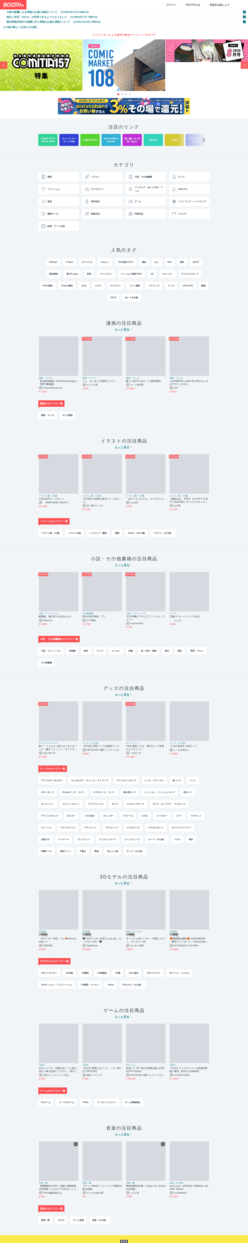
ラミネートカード (107, 839)
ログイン (154, 4)
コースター (161, 815)
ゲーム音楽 (78, 1220)
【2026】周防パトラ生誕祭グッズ (100, 745)
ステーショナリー (71, 804)
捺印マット (65, 851)
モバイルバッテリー (181, 827)
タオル (145, 815)
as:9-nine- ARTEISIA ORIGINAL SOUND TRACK (189, 1187)
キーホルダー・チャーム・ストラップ (89, 780)
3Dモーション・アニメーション (56, 984)
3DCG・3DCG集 (136, 533)
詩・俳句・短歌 (148, 650)
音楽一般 (43, 1183)
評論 (131, 650)
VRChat (53, 262)
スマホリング (133, 827)
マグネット (196, 815)
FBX (169, 262)
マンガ (171, 285)
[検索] (106, 4)
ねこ (157, 262)
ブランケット (90, 827)
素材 (144, 262)
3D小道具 (133, 972)
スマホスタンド (155, 827)
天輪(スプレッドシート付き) (185, 616)
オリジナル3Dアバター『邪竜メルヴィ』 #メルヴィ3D (145, 940)
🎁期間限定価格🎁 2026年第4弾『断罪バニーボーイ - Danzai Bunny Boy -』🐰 (189, 940)
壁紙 (117, 533)
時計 (191, 839)
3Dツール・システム (179, 972)
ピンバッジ (46, 827)
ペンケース (63, 839)
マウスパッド (111, 827)
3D (152, 273)
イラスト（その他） (163, 533)
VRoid (110, 984)
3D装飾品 (102, 972)
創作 (182, 262)
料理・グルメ (196, 650)
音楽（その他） (177, 1183)
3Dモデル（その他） (132, 984)
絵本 (86, 650)
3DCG (113, 297)
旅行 (167, 650)
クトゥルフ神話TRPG (131, 273)
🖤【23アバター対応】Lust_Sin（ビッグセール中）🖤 (102, 940)
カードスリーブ (132, 839)
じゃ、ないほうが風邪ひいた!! (98, 380)
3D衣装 (86, 931)
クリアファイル (95, 804)
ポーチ (115, 804)
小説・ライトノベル (48, 613)
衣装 (89, 273)
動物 (203, 285)
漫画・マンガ (45, 378)
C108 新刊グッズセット (51, 498)
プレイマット (83, 839)
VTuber (69, 262)
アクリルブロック (49, 815)
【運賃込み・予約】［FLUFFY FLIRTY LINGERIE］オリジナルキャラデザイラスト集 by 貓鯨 (189, 500)
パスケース (127, 815)
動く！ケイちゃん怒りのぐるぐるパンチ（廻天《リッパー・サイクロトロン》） (58, 747)
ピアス (98, 285)
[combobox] (69, 5)
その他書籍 (87, 613)
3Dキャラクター (134, 931)
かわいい (105, 262)
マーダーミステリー (107, 1102)
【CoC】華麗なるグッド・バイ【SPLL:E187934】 (101, 1070)
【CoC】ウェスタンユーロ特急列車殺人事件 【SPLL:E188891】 (189, 1070)
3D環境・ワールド (90, 984)
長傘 (96, 851)
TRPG (42, 1065)
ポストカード (47, 792)
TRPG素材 (47, 285)
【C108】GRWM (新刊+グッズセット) (101, 500)
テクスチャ (115, 285)
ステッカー (167, 273)
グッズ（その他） (91, 743)
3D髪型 (42, 931)
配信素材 (53, 273)
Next (244, 65)
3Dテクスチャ (154, 972)
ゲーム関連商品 (132, 1102)
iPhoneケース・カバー (73, 792)
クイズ (173, 613)
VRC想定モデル (126, 262)
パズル (177, 839)
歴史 (180, 650)
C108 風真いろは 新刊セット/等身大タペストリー (145, 747)
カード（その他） (157, 839)
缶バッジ (176, 780)
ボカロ (61, 1220)
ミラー (179, 815)
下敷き (83, 851)
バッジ (193, 780)
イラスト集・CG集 (48, 496)
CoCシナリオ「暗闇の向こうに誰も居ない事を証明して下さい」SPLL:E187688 (58, 1070)
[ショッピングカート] (222, 4)
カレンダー (108, 815)
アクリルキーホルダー (52, 780)
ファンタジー (106, 273)
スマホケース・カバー (104, 792)
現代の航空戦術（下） (94, 616)
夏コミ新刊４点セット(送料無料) (144, 380)
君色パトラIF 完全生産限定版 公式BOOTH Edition (145, 1070)
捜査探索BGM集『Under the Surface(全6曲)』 (146, 1187)
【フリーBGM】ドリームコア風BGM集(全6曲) (102, 1187)
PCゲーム (131, 1065)
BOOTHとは (175, 4)
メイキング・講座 (98, 533)
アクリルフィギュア (48, 743)
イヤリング (154, 285)
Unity (84, 285)
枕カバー (188, 792)
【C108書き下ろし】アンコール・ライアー (145, 618)
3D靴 (117, 972)
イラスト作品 (74, 533)
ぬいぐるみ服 (131, 297)
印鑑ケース (46, 851)
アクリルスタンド (190, 273)
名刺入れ (45, 839)
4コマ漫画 (67, 415)
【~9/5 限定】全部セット (183, 745)
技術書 (72, 650)
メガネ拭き (89, 815)
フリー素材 (134, 285)
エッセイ (115, 650)
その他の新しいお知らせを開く (20, 26)
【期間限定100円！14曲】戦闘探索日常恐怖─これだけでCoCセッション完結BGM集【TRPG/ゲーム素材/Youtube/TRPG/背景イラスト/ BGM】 (58, 1187)
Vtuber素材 (67, 285)
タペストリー (132, 743)
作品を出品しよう (202, 4)
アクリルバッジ (68, 827)
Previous (3, 65)
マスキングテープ (135, 804)
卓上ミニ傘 (112, 851)
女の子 (196, 262)
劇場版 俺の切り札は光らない (55, 616)
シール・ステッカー (154, 780)
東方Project (72, 273)
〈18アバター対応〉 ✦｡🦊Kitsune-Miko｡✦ (58, 940)
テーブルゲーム (66, 1102)
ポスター (71, 815)
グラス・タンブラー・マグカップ (169, 804)
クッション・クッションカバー (160, 792)
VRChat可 (188, 285)
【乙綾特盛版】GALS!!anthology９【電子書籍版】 (58, 382)
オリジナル (87, 262)
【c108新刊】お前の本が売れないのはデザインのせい (189, 382)
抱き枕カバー (129, 792)
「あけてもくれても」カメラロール (145, 498)
